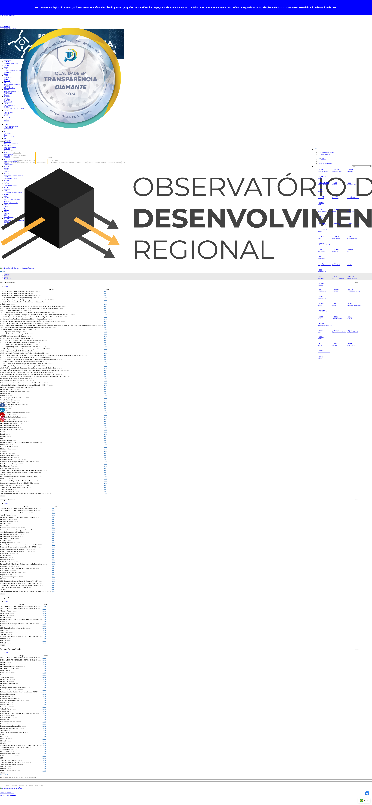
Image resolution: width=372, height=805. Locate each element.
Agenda (50, 157)
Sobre (11, 150)
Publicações (64, 162)
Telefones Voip (23, 785)
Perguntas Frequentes (100, 162)
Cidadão (6, 274)
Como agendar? (55, 162)
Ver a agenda (54, 160)
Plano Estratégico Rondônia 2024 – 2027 (24, 162)
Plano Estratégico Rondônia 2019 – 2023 (24, 160)
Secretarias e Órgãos (320, 166)
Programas (16, 157)
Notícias (71, 162)
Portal (6, 162)
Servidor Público (8, 279)
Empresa (6, 275)
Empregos (78, 162)
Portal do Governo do (19, 145)
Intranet (6, 277)
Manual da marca (41, 162)
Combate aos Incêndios (114, 162)
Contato (91, 162)
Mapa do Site (366, 170)
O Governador (17, 153)
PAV (124, 162)
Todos (6, 286)
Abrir (105, 291)
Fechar (3, 496)
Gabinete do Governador (19, 155)
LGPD (85, 162)
